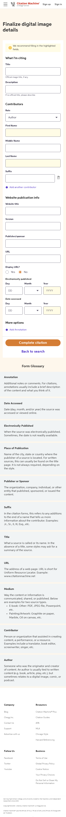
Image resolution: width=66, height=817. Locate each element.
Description (11, 82)
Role (7, 110)
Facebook (8, 758)
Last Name (11, 156)
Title (7, 64)
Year (45, 284)
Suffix (8, 171)
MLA (38, 729)
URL (7, 252)
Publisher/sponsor (15, 236)
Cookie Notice (42, 769)
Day (7, 284)
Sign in (58, 4)
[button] (33, 117)
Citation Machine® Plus (46, 712)
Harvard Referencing (45, 740)
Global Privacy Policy (45, 764)
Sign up (47, 4)
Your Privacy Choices (45, 775)
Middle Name (12, 141)
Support (7, 729)
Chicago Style (42, 734)
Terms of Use (41, 758)
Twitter (7, 764)
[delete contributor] (59, 177)
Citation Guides (43, 718)
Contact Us (9, 723)
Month (27, 284)
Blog (6, 712)
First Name (11, 126)
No (26, 272)
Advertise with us (12, 734)
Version (9, 219)
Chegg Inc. (9, 718)
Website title (12, 204)
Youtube (8, 769)
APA (37, 723)
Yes (13, 272)
